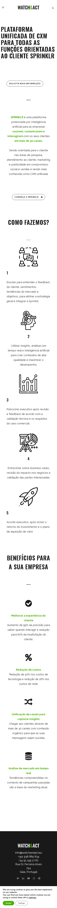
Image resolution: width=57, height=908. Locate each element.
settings (32, 897)
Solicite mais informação (25, 83)
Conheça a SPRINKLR (26, 197)
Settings (21, 903)
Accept (8, 903)
